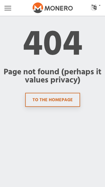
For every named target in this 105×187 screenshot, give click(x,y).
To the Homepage (52, 100)
